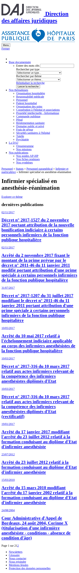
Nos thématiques (18, 90)
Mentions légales (18, 565)
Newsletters (15, 551)
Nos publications (18, 152)
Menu (6, 45)
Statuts (20, 168)
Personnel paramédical (39, 168)
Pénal (19, 119)
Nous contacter (17, 558)
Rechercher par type (28, 69)
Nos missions (24, 149)
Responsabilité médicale (30, 96)
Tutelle (20, 136)
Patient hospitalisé (26, 103)
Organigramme (25, 146)
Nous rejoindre (17, 561)
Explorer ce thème (12, 196)
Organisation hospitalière (30, 93)
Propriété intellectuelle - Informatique (37, 113)
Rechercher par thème (29, 76)
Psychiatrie (22, 139)
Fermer (5, 48)
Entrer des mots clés (27, 65)
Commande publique (28, 116)
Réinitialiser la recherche (30, 82)
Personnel (22, 99)
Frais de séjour (24, 129)
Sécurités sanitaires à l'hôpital (33, 132)
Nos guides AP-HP (27, 155)
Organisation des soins (29, 106)
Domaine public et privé (30, 126)
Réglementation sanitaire (30, 123)
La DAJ (13, 142)
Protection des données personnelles (30, 568)
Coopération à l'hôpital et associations (38, 109)
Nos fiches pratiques (28, 159)
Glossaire (14, 555)
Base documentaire (20, 62)
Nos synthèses (24, 162)
